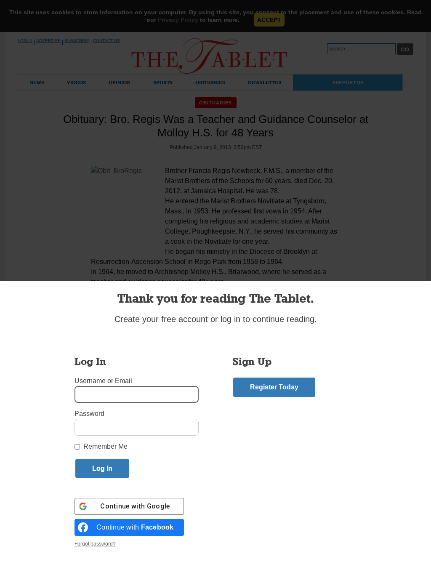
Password (89, 413)
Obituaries (210, 82)
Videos (76, 82)
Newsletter (265, 82)
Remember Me (105, 446)
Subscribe (76, 40)
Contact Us (106, 40)
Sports (163, 82)
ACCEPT (269, 19)
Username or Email (103, 380)
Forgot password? (95, 544)
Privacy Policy (178, 19)
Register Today (274, 387)
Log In (25, 40)
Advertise (48, 40)
